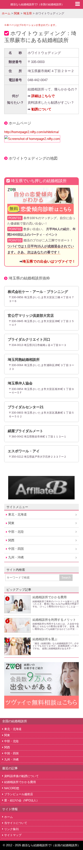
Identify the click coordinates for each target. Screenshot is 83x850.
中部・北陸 (16, 531)
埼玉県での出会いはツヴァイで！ (48, 261)
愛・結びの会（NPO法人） (21, 800)
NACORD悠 (11, 788)
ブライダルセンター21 (26, 407)
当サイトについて (15, 823)
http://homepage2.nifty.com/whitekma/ (31, 132)
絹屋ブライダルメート (25, 431)
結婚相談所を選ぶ (45, 639)
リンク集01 (11, 829)
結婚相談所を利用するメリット (54, 619)
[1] (17, 610)
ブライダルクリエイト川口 (29, 339)
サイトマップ (12, 835)
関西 (11, 540)
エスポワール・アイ (24, 451)
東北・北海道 (17, 514)
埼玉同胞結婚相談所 (24, 359)
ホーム (8, 817)
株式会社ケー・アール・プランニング (38, 292)
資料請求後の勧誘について (21, 776)
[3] (17, 652)
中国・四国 (16, 548)
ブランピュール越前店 (18, 794)
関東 (11, 523)
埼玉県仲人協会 (20, 383)
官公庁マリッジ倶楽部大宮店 (31, 315)
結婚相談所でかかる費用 (50, 597)
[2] (17, 630)
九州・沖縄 (16, 557)
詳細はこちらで (43, 96)
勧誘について (41, 109)
